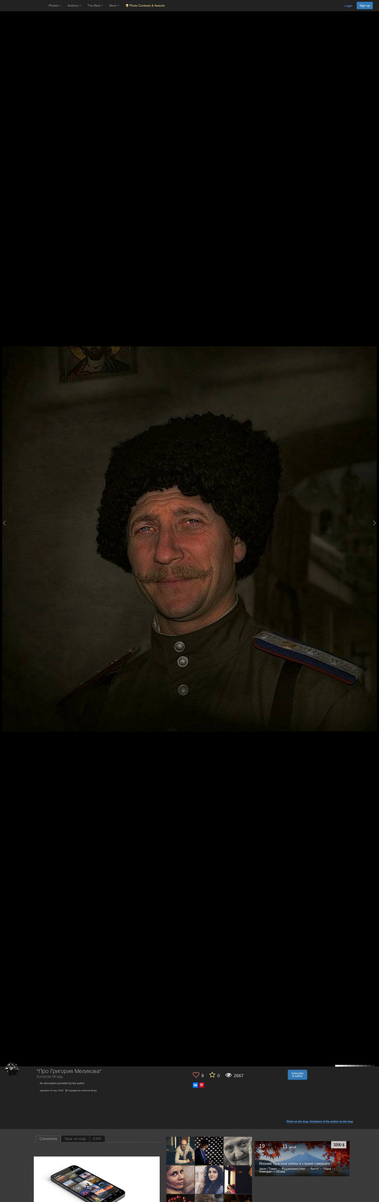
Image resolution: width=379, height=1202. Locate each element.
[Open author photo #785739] (180, 1179)
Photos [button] (54, 5)
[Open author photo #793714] (209, 1150)
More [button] (113, 5)
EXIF (97, 1139)
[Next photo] (374, 523)
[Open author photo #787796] (238, 1150)
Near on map (75, 1139)
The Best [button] (94, 5)
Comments (48, 1139)
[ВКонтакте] (195, 1085)
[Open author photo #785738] (209, 1179)
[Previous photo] (4, 523)
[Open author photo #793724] (180, 1150)
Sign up (364, 5)
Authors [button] (73, 5)
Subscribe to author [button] (297, 1075)
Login (348, 5)
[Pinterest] (201, 1085)
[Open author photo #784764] (238, 1179)
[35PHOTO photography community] (23, 5)
